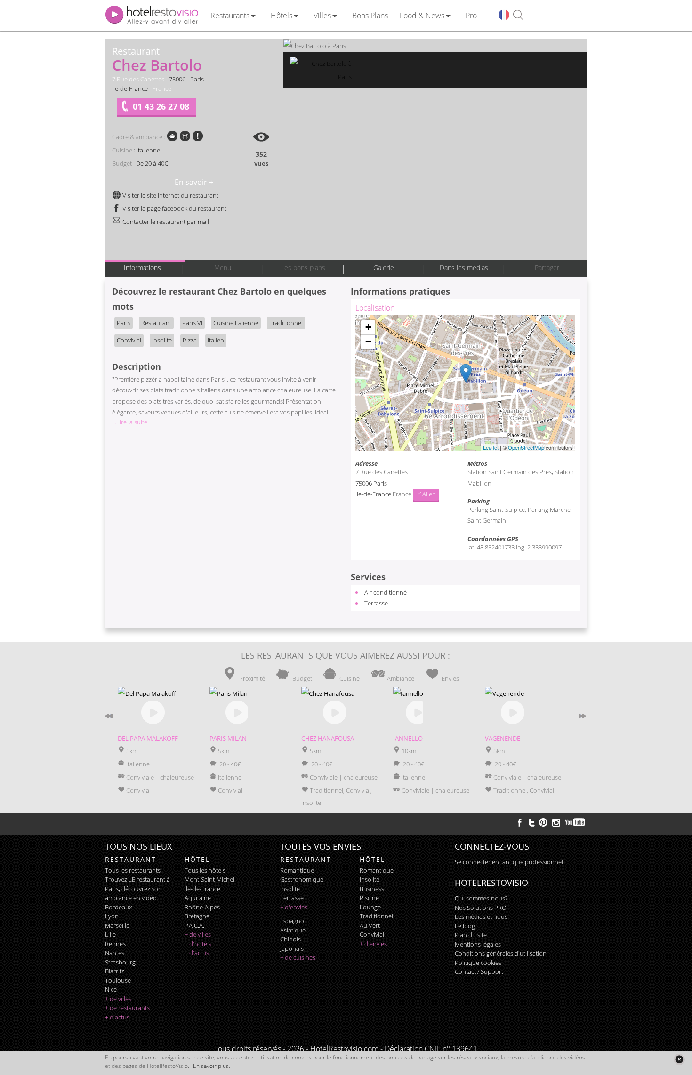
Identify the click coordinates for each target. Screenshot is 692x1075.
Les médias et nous (481, 916)
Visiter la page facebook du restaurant (173, 208)
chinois (290, 939)
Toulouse (118, 980)
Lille (110, 934)
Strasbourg (120, 962)
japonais (292, 948)
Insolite (162, 340)
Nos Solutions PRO (481, 907)
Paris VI (192, 323)
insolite (290, 888)
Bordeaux (118, 907)
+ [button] (368, 327)
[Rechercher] (518, 15)
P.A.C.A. (194, 925)
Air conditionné (385, 592)
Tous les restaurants (133, 870)
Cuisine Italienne (235, 323)
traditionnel (376, 916)
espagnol (293, 920)
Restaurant (156, 323)
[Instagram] (556, 823)
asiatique (293, 930)
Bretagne (197, 916)
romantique (297, 870)
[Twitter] (531, 822)
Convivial (129, 340)
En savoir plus (211, 1066)
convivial (372, 934)
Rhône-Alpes (202, 907)
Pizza (190, 340)
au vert (370, 925)
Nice (111, 989)
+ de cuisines (297, 957)
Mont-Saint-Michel (209, 879)
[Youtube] (575, 822)
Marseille (117, 925)
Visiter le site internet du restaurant (169, 195)
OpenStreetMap (526, 447)
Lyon (112, 916)
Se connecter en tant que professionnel (509, 862)
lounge (370, 907)
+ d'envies (293, 907)
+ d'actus (117, 1017)
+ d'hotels (198, 944)
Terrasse (376, 603)
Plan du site (471, 935)
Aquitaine (198, 897)
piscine (369, 897)
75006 (177, 79)
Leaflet (491, 447)
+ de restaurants (127, 1007)
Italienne (148, 150)
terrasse (292, 897)
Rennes (115, 944)
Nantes (114, 952)
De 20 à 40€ (152, 163)
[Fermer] (679, 1059)
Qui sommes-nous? (481, 898)
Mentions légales (478, 944)
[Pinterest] (543, 822)
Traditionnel (286, 323)
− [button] (368, 342)
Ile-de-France (130, 88)
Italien (216, 340)
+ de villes (118, 999)
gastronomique (301, 879)
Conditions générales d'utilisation (501, 953)
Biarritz (114, 971)
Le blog (465, 926)
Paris (197, 79)
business (372, 888)
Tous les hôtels (205, 870)
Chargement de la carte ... (464, 383)
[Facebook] (520, 822)
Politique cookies (478, 962)
